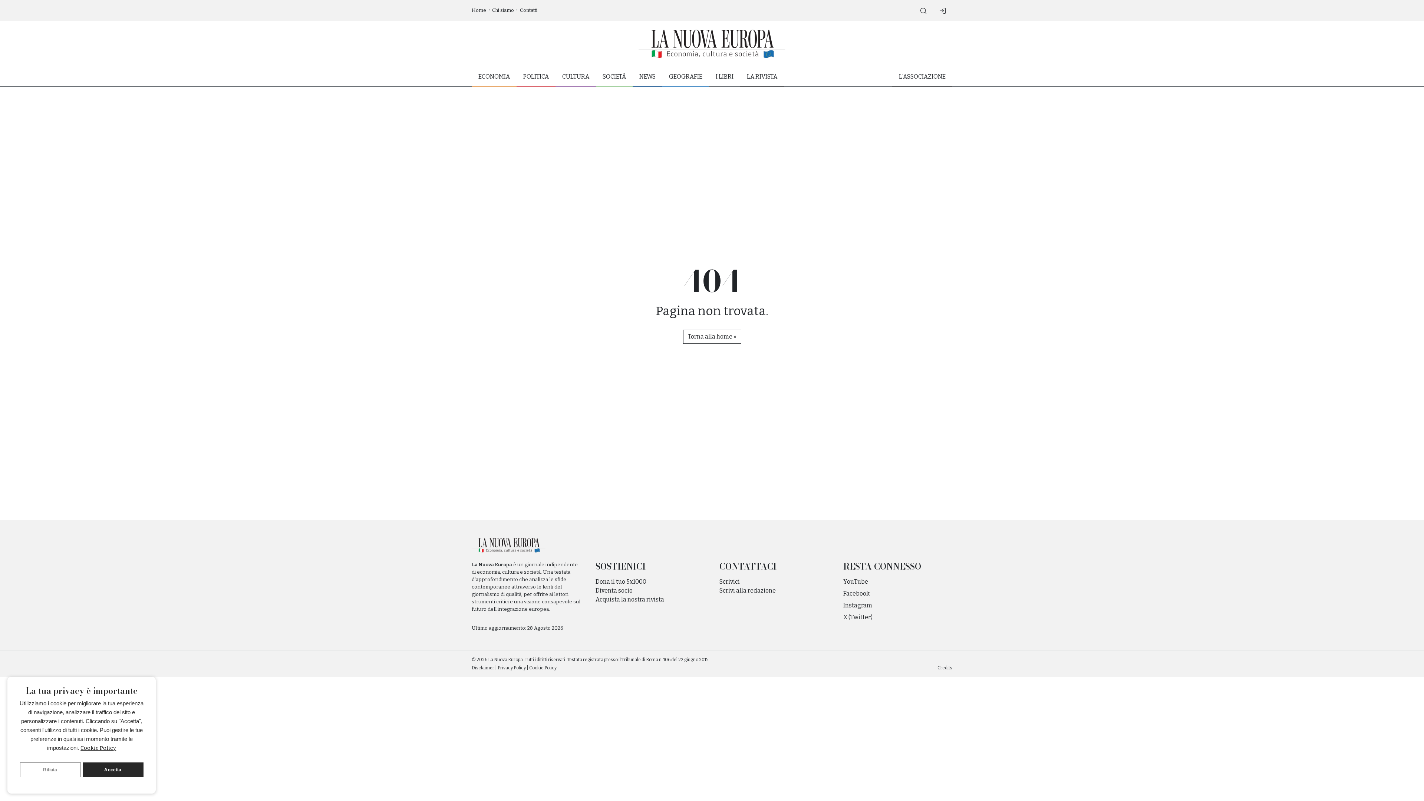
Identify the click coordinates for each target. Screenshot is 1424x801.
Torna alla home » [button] (712, 336)
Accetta (112, 769)
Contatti (528, 10)
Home (479, 10)
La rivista (762, 76)
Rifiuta (50, 769)
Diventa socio (614, 590)
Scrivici (729, 581)
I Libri (725, 76)
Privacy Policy (512, 667)
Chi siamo (503, 10)
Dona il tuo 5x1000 (621, 581)
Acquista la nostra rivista (630, 599)
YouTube (855, 581)
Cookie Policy (98, 748)
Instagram (857, 605)
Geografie (685, 76)
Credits (944, 667)
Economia (494, 76)
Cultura (575, 76)
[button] (923, 10)
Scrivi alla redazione (747, 590)
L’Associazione (922, 76)
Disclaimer (483, 667)
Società (614, 76)
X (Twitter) (858, 617)
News (647, 76)
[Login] (942, 10)
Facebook (856, 593)
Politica (536, 76)
